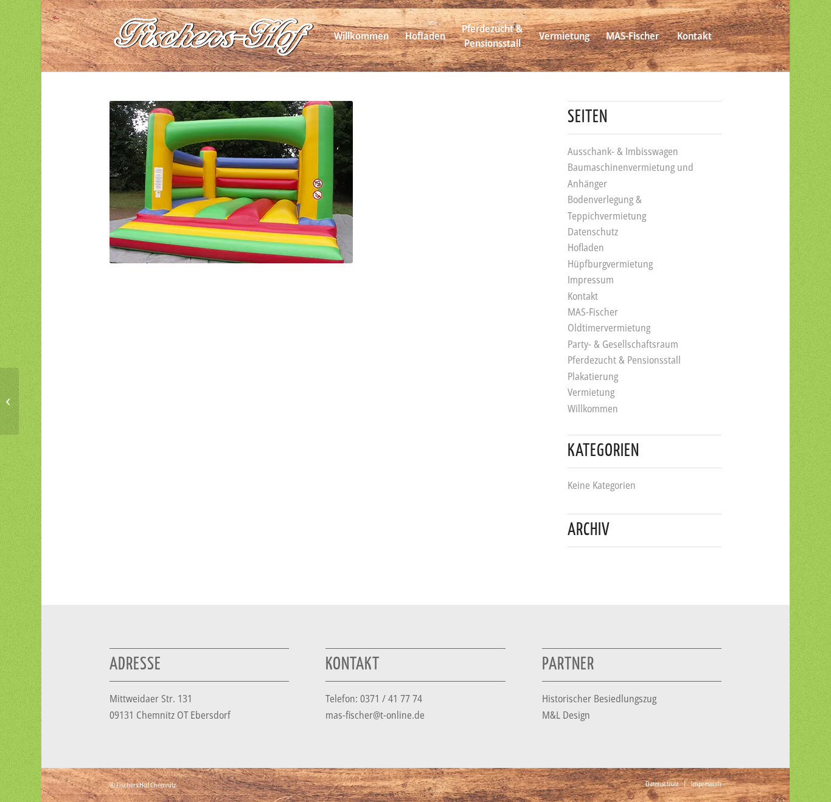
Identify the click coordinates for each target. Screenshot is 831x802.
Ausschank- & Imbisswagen (623, 151)
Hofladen (586, 247)
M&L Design (566, 715)
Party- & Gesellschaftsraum (623, 344)
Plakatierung (593, 376)
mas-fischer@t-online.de (375, 715)
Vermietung (591, 392)
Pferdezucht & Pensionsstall (624, 360)
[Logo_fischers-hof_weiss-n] (214, 36)
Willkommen (593, 408)
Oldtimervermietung (609, 327)
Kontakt (583, 296)
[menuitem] (361, 36)
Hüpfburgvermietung (610, 264)
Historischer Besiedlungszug (599, 698)
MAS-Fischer (593, 312)
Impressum (591, 279)
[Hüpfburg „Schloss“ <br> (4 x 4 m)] (9, 401)
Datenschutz (593, 231)
